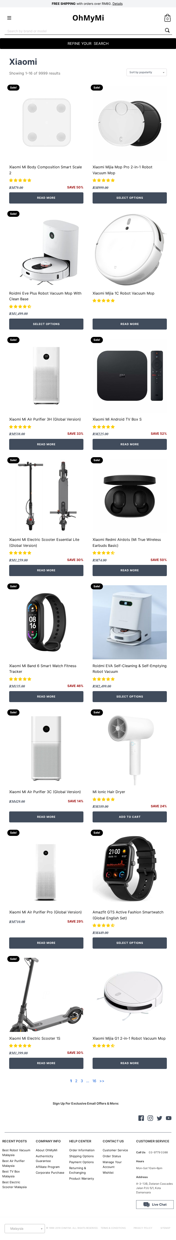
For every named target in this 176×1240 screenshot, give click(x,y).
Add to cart (130, 817)
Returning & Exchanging (77, 1170)
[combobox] (83, 31)
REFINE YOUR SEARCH (88, 43)
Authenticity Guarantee (44, 1158)
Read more (46, 197)
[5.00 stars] (20, 426)
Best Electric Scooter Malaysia (14, 1184)
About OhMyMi (46, 1150)
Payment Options (81, 1162)
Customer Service (115, 1150)
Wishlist (108, 1172)
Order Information (82, 1150)
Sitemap (165, 1228)
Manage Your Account (112, 1164)
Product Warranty (81, 1178)
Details (118, 3)
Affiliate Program (48, 1167)
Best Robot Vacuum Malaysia (16, 1152)
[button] (20, 180)
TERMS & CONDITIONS (113, 1228)
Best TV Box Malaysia (11, 1174)
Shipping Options (81, 1156)
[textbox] (24, 1228)
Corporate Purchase (50, 1172)
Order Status (112, 1156)
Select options (129, 197)
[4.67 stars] (104, 925)
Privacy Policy (143, 1228)
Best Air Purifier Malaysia (13, 1163)
